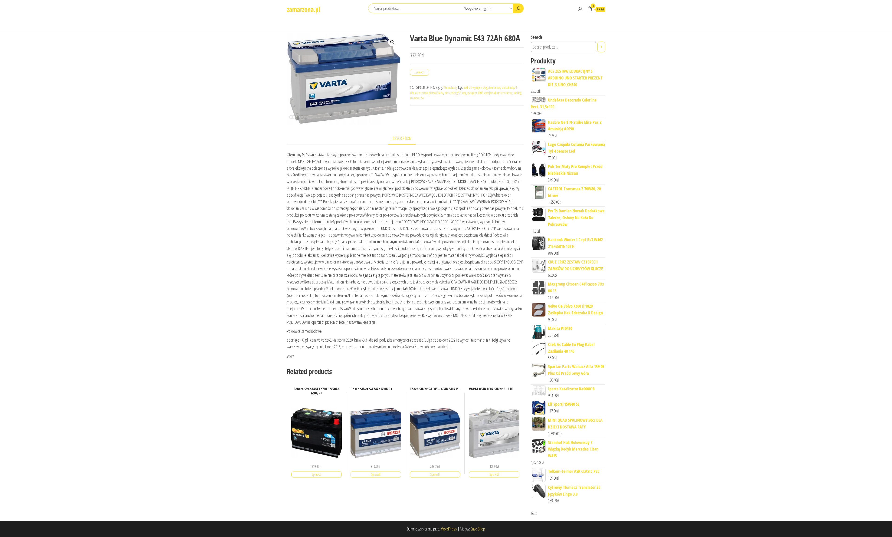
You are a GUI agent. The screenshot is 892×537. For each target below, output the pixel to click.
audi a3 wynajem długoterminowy (482, 87)
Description (402, 138)
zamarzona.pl (303, 9)
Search (536, 37)
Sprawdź (419, 72)
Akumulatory (450, 87)
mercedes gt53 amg (455, 93)
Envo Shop (478, 529)
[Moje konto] (580, 9)
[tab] (405, 139)
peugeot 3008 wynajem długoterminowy (490, 93)
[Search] (601, 47)
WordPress (449, 529)
